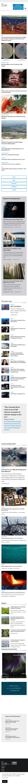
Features (12, 318)
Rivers (14, 177)
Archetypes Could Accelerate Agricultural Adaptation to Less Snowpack (18, 618)
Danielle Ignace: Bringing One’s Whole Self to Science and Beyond (18, 361)
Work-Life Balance (16, 306)
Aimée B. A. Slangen (22, 645)
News (2, 35)
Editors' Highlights (8, 727)
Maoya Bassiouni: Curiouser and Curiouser (18, 329)
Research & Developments (11, 199)
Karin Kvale (17, 568)
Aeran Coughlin (20, 540)
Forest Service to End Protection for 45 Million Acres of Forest (13, 281)
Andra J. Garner (15, 643)
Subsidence (14, 186)
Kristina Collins (5, 512)
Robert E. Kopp (21, 643)
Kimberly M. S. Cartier (9, 227)
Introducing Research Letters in (12, 737)
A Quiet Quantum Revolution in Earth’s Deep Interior (13, 592)
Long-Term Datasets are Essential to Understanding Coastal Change (11, 729)
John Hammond (15, 610)
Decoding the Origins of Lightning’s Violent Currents (13, 159)
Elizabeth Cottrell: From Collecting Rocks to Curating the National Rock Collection (18, 379)
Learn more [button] (5, 777)
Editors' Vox (3, 147)
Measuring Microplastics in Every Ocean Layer (11, 566)
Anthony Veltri (14, 633)
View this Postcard (5, 676)
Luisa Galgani (10, 568)
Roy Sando (18, 612)
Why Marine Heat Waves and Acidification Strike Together (13, 117)
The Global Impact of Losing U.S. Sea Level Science (18, 640)
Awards (2, 769)
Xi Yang (7, 542)
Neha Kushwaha (6, 483)
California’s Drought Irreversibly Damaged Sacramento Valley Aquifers (12, 143)
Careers (14, 190)
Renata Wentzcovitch (7, 594)
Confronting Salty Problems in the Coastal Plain (12, 538)
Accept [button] (4, 781)
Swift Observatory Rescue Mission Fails (13, 219)
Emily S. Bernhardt (12, 540)
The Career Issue (6, 301)
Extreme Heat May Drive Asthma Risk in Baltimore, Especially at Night (12, 722)
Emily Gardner (14, 315)
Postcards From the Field (9, 649)
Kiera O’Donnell (6, 540)
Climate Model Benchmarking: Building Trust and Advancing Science (12, 149)
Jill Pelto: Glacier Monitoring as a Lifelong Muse (18, 345)
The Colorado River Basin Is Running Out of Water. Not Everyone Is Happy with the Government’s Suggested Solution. (13, 38)
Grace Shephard (4, 596)
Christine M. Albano (18, 623)
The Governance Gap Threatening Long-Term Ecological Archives (18, 630)
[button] (25, 655)
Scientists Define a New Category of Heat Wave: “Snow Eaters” (13, 169)
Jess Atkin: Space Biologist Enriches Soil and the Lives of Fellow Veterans (17, 354)
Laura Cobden (14, 594)
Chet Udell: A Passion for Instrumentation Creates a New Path (18, 387)
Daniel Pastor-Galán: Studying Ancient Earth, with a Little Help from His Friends (18, 371)
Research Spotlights (5, 62)
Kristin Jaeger (13, 612)
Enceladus (14, 183)
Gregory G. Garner (14, 645)
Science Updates (4, 536)
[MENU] (25, 8)
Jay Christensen (21, 610)
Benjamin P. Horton (16, 646)
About (3, 766)
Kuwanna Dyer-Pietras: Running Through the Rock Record (18, 337)
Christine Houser (20, 594)
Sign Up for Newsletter (18, 8)
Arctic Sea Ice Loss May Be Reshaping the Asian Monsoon (13, 470)
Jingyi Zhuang (12, 596)
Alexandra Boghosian (13, 512)
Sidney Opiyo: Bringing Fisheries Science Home (18, 321)
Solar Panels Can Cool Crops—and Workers (11, 164)
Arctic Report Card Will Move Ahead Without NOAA (12, 249)
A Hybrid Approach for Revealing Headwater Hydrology (18, 607)
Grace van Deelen (8, 259)
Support (18, 5)
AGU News (12, 304)
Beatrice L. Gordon (15, 621)
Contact (2, 771)
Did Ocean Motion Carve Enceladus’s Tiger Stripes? (12, 65)
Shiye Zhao (5, 568)
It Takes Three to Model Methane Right (10, 154)
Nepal (14, 180)
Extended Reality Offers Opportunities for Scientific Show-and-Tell (12, 509)
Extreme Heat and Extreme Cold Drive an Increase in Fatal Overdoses (14, 91)
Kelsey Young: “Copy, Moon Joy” (18, 394)
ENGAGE (3, 767)
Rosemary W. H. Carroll (15, 625)
